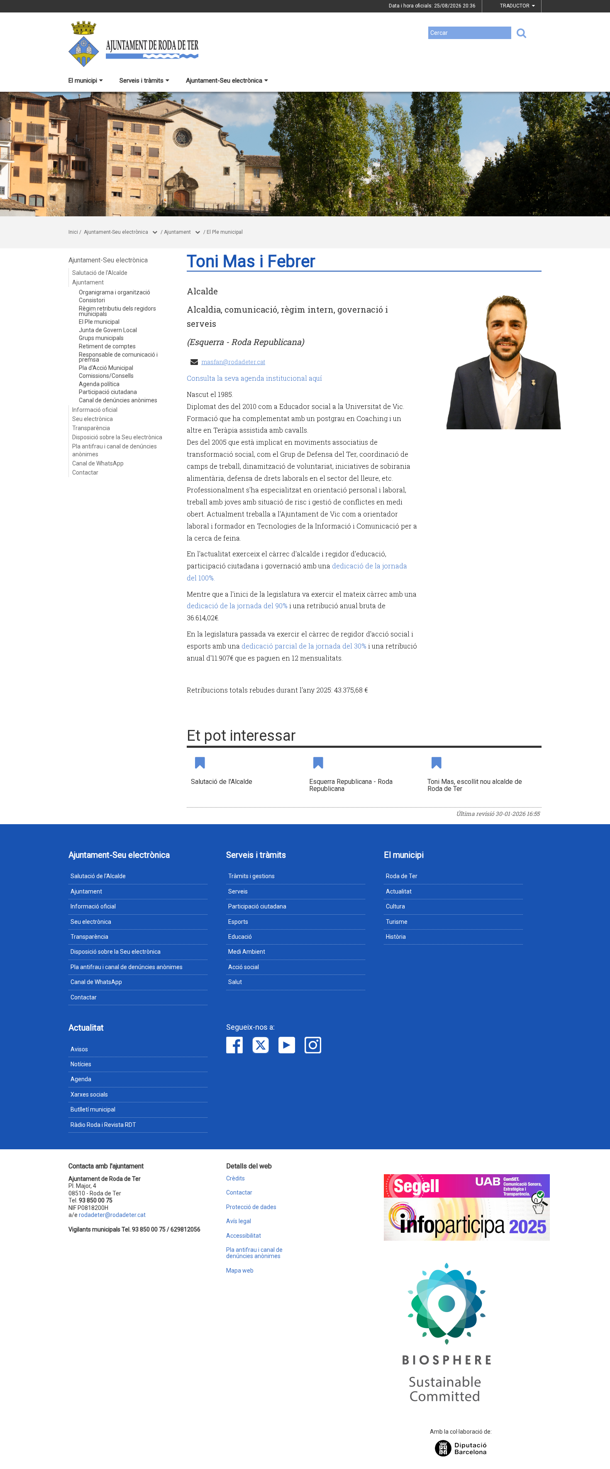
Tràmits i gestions (251, 876)
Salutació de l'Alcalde (99, 272)
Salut (235, 982)
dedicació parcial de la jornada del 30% (304, 645)
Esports (238, 921)
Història (396, 936)
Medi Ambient (246, 951)
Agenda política (99, 384)
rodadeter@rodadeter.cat (112, 1215)
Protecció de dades (251, 1207)
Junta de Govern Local (108, 330)
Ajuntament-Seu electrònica (224, 80)
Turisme (396, 921)
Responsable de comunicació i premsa (118, 357)
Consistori (92, 300)
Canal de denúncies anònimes (118, 400)
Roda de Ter (401, 876)
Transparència (91, 428)
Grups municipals (101, 338)
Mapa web (240, 1271)
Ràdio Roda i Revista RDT (103, 1124)
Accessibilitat (243, 1236)
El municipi (82, 80)
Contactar (85, 472)
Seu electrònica (92, 419)
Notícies (81, 1064)
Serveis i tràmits (141, 80)
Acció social (243, 967)
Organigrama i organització (114, 292)
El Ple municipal (225, 232)
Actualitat (399, 891)
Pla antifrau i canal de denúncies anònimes (114, 450)
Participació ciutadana (108, 392)
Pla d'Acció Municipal (106, 368)
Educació (240, 936)
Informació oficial (94, 409)
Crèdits (235, 1178)
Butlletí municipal (93, 1109)
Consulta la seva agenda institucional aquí (254, 378)
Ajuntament (177, 232)
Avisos (79, 1049)
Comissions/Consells (106, 375)
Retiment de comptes (107, 346)
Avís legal (238, 1221)
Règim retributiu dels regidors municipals (117, 311)
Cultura (395, 906)
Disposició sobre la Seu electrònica (117, 437)
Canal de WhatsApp (98, 463)
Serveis (238, 891)
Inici (73, 232)
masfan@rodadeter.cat (233, 362)
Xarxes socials (89, 1094)
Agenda (81, 1079)
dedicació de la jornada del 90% (237, 605)
